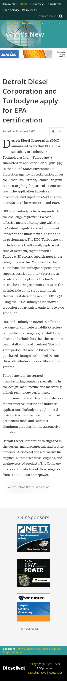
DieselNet (10, 4)
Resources (29, 10)
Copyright (36, 664)
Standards (54, 4)
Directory (37, 4)
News (23, 4)
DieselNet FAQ (37, 672)
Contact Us (56, 672)
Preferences (55, 23)
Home (19, 648)
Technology (11, 10)
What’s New (24, 34)
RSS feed (39, 23)
